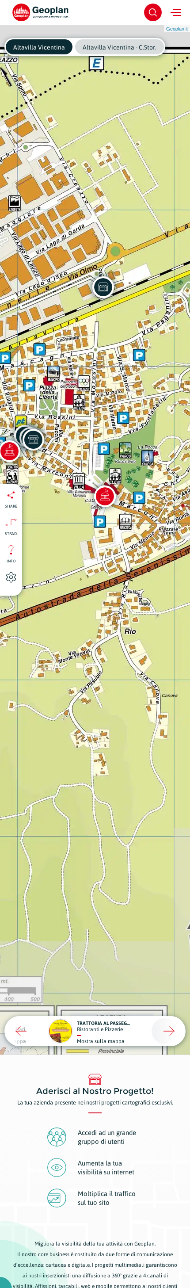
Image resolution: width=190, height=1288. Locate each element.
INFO (11, 561)
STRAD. (11, 533)
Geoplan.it (177, 28)
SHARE (11, 506)
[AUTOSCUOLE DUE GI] (33, 439)
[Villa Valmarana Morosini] (104, 496)
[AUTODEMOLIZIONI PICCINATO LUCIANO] (102, 286)
